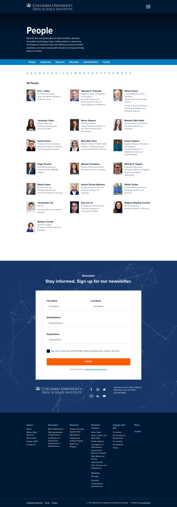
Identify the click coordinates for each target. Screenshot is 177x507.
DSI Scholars (75, 435)
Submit (88, 361)
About (30, 425)
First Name (52, 301)
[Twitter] (104, 389)
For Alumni (117, 432)
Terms (47, 503)
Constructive (145, 503)
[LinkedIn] (98, 396)
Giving (115, 448)
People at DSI (32, 441)
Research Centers (95, 427)
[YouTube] (91, 396)
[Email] (104, 396)
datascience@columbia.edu (96, 369)
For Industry (118, 441)
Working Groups (95, 475)
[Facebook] (91, 389)
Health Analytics (97, 441)
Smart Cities (96, 432)
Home (29, 429)
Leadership (45, 62)
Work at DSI (31, 438)
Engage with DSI (119, 427)
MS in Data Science (55, 429)
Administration (91, 62)
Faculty (106, 62)
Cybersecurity (96, 462)
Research (60, 62)
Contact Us (31, 445)
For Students (118, 445)
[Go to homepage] (50, 6)
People (32, 62)
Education (74, 62)
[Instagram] (98, 389)
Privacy (55, 503)
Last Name (96, 301)
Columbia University (35, 503)
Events (137, 431)
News (137, 425)
